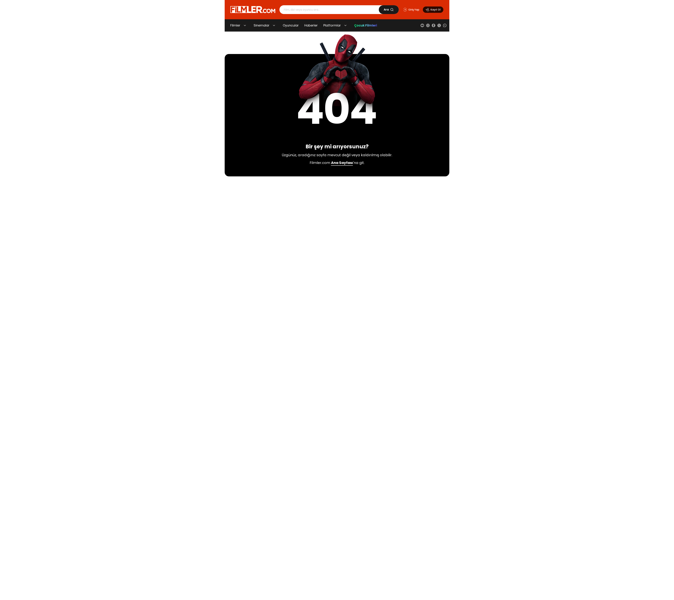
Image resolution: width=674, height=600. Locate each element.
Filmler (235, 25)
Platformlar (332, 25)
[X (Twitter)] (439, 25)
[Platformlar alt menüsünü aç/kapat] (345, 25)
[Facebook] (433, 25)
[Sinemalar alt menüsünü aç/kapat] (274, 25)
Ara (386, 10)
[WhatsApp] (445, 25)
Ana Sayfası (342, 162)
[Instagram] (428, 25)
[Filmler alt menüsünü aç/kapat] (245, 25)
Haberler (311, 25)
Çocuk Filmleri (365, 25)
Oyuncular (291, 25)
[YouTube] (422, 25)
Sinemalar (261, 25)
